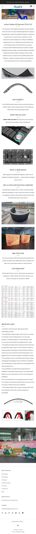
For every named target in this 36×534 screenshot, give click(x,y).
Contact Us (5, 489)
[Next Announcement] (33, 2)
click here (27, 2)
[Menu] (2, 7)
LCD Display (5, 477)
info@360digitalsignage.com (10, 509)
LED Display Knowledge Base (10, 500)
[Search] (33, 6)
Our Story (4, 486)
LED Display (5, 474)
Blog (3, 491)
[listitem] (18, 2)
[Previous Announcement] (3, 2)
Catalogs (4, 480)
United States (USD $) (17, 521)
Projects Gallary (6, 483)
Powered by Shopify (18, 529)
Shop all (18, 450)
